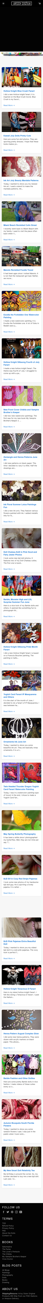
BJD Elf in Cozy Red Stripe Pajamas (20, 878)
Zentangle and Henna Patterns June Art (20, 458)
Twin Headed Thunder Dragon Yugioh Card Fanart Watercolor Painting (21, 787)
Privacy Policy (8, 1228)
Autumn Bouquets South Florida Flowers (19, 1124)
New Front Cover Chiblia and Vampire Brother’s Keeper (21, 411)
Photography (7, 1275)
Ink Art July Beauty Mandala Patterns (21, 180)
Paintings (6, 1272)
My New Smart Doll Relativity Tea (19, 1170)
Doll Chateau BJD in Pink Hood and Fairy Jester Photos (20, 553)
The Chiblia (7, 1254)
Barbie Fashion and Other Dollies (19, 1078)
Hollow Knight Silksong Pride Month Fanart (21, 648)
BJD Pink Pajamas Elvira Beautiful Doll (20, 942)
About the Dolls (8, 1233)
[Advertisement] (21, 30)
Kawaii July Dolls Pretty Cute (17, 135)
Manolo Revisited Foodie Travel (18, 269)
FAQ (4, 1230)
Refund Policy (8, 1226)
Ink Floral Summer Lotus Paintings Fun (20, 505)
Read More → (9, 105)
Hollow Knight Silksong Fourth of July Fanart (21, 363)
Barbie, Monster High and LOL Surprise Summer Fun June (18, 600)
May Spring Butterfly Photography (20, 833)
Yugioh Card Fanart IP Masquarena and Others (20, 695)
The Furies (6, 1249)
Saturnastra (7, 1247)
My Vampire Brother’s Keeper (14, 1256)
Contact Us (7, 1235)
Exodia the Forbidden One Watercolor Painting (21, 316)
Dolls (4, 1277)
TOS (4, 1223)
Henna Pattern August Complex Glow (21, 1033)
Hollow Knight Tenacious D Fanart (20, 988)
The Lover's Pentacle (11, 1251)
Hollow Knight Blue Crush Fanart (19, 90)
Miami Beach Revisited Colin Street (20, 225)
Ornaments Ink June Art (15, 741)
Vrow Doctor (7, 1259)
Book (4, 1280)
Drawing (5, 1282)
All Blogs (5, 1270)
